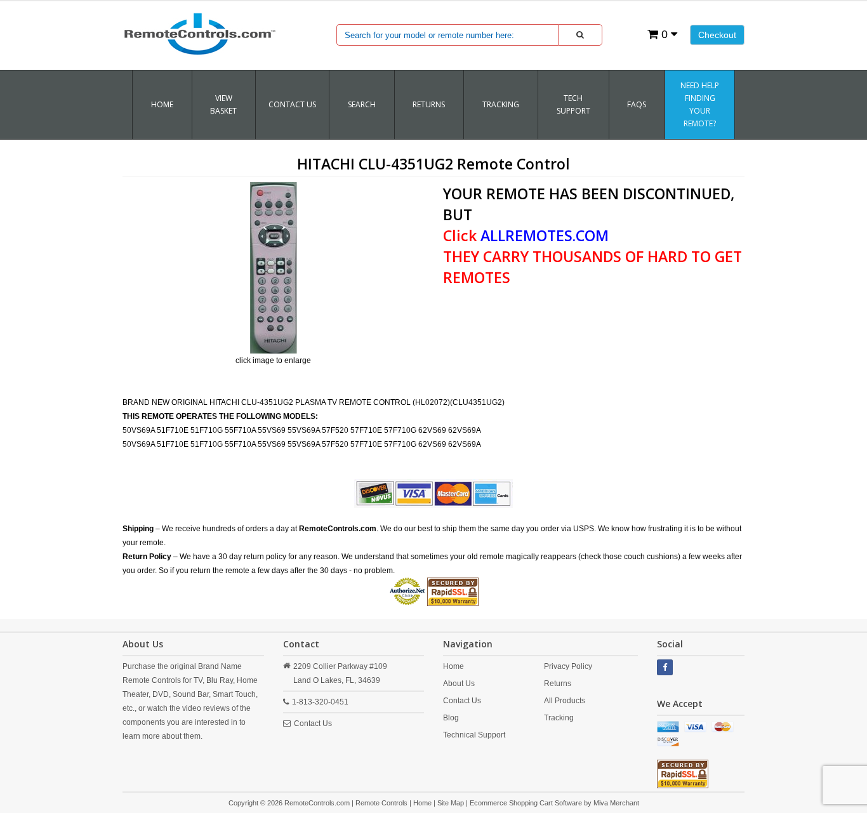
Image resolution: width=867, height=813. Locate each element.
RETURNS (429, 104)
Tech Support (573, 104)
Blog (451, 717)
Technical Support (474, 734)
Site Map (450, 803)
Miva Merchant (616, 803)
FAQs (636, 104)
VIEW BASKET (223, 104)
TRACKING (500, 104)
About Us (459, 683)
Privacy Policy (568, 666)
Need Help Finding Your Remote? (699, 104)
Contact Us (292, 104)
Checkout (717, 35)
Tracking (559, 717)
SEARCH (362, 104)
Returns (557, 683)
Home (162, 104)
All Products (564, 700)
